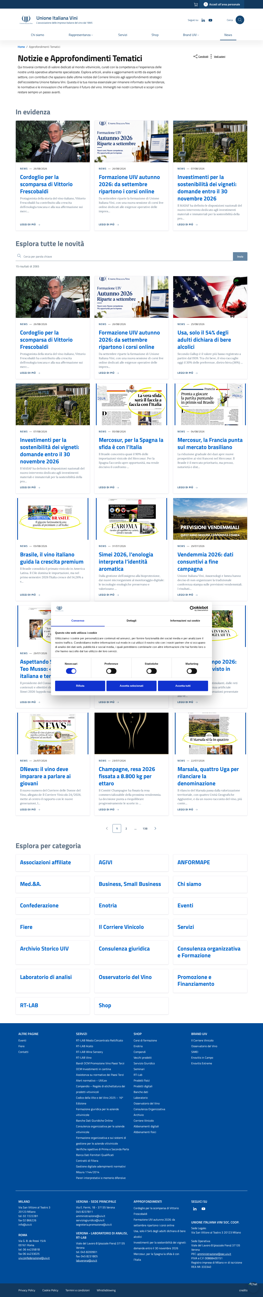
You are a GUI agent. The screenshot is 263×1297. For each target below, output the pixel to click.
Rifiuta (80, 685)
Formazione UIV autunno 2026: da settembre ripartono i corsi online (129, 184)
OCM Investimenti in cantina (93, 1069)
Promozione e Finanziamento (195, 980)
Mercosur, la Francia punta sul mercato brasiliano (210, 443)
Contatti (23, 1052)
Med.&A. (30, 883)
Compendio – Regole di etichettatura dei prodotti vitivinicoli (100, 1089)
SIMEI (194, 1052)
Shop (105, 1005)
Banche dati (141, 1092)
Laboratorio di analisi (46, 976)
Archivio (139, 1115)
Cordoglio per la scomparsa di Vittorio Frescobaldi (46, 184)
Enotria (108, 905)
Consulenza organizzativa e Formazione (208, 952)
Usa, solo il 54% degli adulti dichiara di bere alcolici (204, 339)
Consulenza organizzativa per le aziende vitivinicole (100, 1129)
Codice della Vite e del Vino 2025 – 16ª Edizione (99, 1100)
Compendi (140, 1052)
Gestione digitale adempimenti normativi (101, 1166)
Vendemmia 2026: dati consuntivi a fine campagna (205, 561)
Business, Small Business (130, 883)
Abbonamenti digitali (146, 1126)
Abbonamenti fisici (145, 1132)
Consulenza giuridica (124, 948)
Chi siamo (189, 883)
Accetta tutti (183, 685)
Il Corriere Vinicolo (121, 926)
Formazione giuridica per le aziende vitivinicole (97, 1112)
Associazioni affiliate (45, 862)
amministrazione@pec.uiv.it (214, 1254)
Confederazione (39, 905)
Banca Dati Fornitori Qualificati (95, 1155)
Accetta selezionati (131, 685)
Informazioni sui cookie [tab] (185, 620)
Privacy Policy (26, 1290)
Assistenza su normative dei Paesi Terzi (100, 1075)
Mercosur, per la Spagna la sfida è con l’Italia (131, 443)
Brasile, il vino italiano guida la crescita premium (52, 558)
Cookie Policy (50, 1290)
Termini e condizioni (77, 1290)
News (24, 168)
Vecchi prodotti (143, 1057)
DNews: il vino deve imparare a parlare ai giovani (45, 776)
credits (243, 1290)
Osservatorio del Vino (125, 976)
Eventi (185, 905)
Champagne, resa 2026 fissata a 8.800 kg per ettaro (127, 776)
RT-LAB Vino (83, 1057)
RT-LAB (29, 1005)
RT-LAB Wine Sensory (89, 1052)
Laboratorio (141, 1097)
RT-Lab (138, 1075)
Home (21, 47)
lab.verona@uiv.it (86, 1260)
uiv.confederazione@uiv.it (34, 1258)
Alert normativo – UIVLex (91, 1080)
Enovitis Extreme (201, 1063)
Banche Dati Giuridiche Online (94, 1120)
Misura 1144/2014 (87, 1172)
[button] (81, 35)
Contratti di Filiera (87, 1160)
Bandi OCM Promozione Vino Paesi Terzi (100, 1063)
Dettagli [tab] (132, 620)
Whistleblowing (106, 1290)
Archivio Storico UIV (44, 948)
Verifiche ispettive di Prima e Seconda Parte (102, 1149)
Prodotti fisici (142, 1080)
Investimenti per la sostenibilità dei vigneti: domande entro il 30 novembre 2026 (207, 187)
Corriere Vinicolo (144, 1120)
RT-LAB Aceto (84, 1046)
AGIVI (105, 862)
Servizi (185, 926)
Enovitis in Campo (202, 1057)
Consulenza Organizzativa (149, 1109)
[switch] (111, 671)
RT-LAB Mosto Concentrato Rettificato (99, 1040)
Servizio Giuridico (144, 1063)
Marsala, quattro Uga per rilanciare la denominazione (208, 776)
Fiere (26, 926)
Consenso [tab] (77, 620)
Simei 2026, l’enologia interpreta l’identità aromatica (126, 561)
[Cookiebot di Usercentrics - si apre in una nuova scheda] (192, 608)
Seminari (139, 1069)
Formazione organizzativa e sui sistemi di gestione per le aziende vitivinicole (101, 1141)
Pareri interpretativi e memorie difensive (101, 1178)
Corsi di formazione (145, 1040)
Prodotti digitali (143, 1086)
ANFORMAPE (193, 862)
